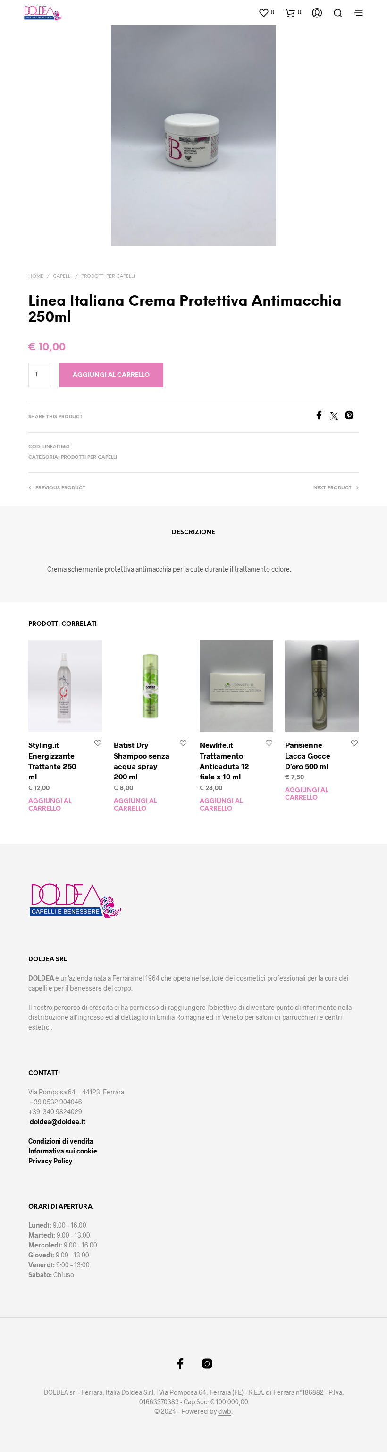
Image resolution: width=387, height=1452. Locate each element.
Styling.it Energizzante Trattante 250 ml (52, 760)
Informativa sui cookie (62, 1151)
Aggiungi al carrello (49, 804)
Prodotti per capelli (108, 276)
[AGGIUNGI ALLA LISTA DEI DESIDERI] (97, 744)
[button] (266, 12)
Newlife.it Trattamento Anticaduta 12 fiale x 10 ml (224, 760)
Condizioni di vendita (60, 1141)
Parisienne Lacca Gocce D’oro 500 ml (307, 755)
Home (35, 276)
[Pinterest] (352, 416)
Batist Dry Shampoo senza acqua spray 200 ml (141, 760)
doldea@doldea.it (57, 1122)
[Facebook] (322, 416)
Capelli (62, 276)
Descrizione (193, 533)
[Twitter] (337, 416)
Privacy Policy (50, 1161)
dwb (224, 1411)
